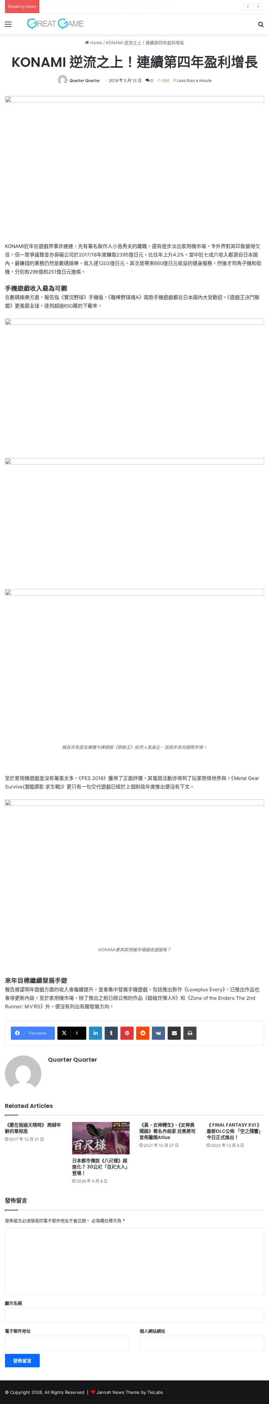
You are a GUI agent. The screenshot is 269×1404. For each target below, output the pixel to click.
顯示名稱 (13, 1303)
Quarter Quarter (85, 80)
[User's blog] (52, 24)
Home (95, 42)
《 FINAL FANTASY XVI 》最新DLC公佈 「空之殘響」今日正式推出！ (235, 1131)
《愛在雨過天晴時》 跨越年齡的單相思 (33, 1128)
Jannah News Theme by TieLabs (129, 1392)
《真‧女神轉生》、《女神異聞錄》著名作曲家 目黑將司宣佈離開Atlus (167, 1131)
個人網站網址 (152, 1331)
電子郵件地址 (18, 1331)
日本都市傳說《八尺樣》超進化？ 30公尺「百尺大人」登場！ (100, 1166)
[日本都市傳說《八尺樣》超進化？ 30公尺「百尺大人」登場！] (101, 1138)
